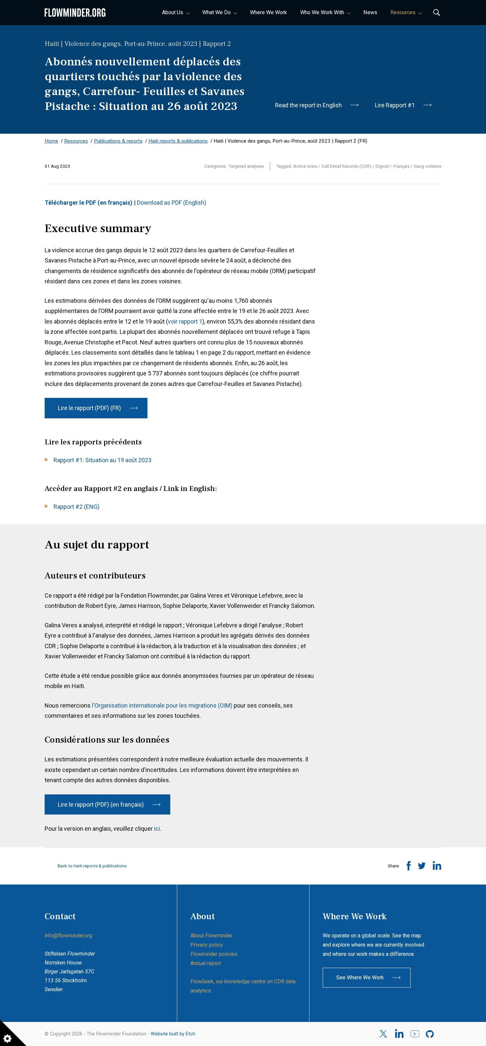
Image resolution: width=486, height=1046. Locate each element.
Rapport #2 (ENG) (77, 506)
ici (157, 828)
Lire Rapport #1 (395, 105)
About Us (172, 12)
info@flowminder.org (68, 935)
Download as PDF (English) (172, 202)
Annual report (205, 963)
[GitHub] (430, 1034)
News (370, 12)
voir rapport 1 (185, 321)
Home (51, 141)
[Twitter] (384, 1034)
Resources (403, 12)
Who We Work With (322, 12)
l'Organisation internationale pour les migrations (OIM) (161, 705)
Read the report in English (308, 105)
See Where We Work (360, 977)
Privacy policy (206, 945)
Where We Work (268, 12)
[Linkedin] (399, 1034)
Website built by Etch (173, 1034)
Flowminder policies (213, 954)
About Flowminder (211, 935)
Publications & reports (118, 141)
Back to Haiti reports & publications (92, 865)
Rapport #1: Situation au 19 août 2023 (102, 460)
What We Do (216, 12)
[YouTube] (414, 1034)
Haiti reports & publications (178, 141)
